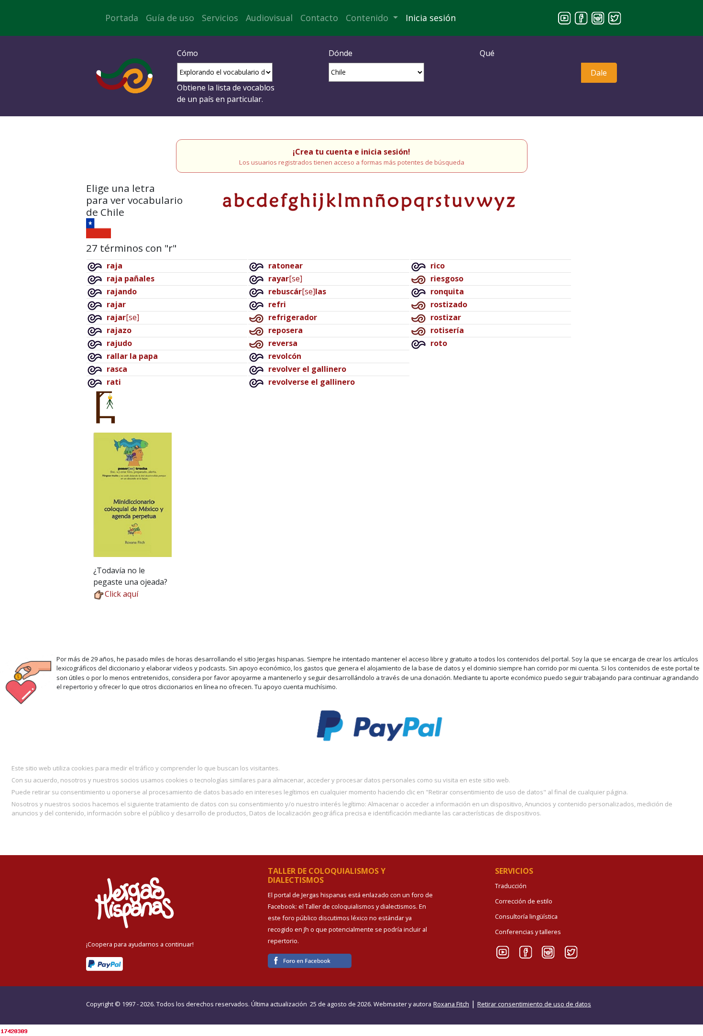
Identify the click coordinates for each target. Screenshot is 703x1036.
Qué (487, 53)
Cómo (187, 53)
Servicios (220, 17)
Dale (599, 72)
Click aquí (121, 594)
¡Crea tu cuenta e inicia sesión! (351, 151)
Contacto (319, 17)
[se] (123, 317)
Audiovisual (269, 17)
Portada (121, 17)
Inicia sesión (431, 17)
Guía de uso (170, 17)
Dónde (340, 53)
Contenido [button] (368, 17)
